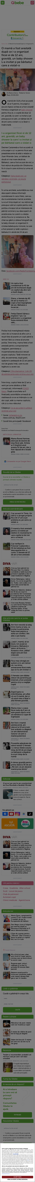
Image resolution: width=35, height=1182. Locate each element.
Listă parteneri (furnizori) (6, 1173)
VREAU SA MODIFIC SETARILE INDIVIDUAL (17, 1179)
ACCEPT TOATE (17, 1177)
